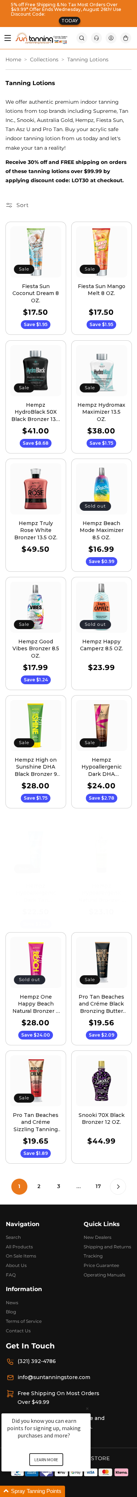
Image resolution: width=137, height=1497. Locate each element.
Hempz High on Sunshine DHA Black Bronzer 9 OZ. (36, 767)
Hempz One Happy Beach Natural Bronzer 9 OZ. (35, 1004)
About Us (16, 1265)
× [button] (87, 1408)
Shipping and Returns (107, 1246)
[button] (81, 37)
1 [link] (19, 1186)
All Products (19, 1246)
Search (13, 1237)
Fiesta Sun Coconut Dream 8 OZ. (35, 293)
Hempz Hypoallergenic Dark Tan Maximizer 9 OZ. (35, 893)
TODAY (69, 20)
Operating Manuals (104, 1275)
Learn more (46, 1459)
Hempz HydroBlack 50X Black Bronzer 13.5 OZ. (35, 412)
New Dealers (97, 1237)
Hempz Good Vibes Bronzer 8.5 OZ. (35, 648)
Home (13, 60)
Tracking (93, 1256)
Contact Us (18, 1330)
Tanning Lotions (88, 60)
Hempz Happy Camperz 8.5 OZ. (101, 645)
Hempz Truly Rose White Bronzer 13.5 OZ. (35, 530)
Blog (11, 1311)
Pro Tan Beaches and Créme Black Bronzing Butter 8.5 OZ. (101, 1004)
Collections (44, 60)
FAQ (11, 1275)
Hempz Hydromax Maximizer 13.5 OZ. (101, 411)
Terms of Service (24, 1321)
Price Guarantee (101, 1265)
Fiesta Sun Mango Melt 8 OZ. (101, 290)
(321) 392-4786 (37, 1361)
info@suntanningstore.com (54, 1377)
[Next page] (118, 1187)
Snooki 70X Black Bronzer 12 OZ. (101, 1119)
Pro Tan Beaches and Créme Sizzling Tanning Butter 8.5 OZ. (35, 1122)
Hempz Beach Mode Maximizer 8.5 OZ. (101, 530)
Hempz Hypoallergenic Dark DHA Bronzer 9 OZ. (101, 767)
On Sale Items (21, 1256)
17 (98, 1186)
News (12, 1302)
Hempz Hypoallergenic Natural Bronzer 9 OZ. (101, 893)
